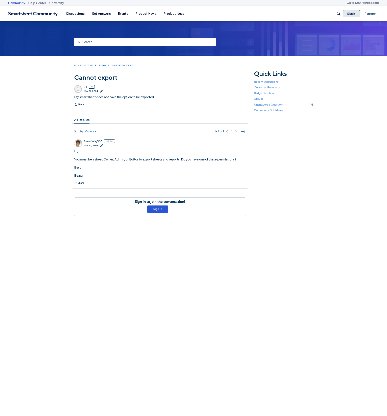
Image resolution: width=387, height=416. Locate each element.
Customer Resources (267, 87)
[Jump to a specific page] (242, 131)
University (56, 3)
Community (16, 3)
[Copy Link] (101, 91)
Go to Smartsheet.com (362, 3)
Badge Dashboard (265, 93)
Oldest (89, 132)
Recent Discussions (266, 82)
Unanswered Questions (283, 105)
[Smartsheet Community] (33, 14)
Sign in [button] (157, 209)
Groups (258, 99)
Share (79, 105)
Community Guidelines (268, 110)
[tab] (82, 119)
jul (85, 87)
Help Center (37, 3)
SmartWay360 (93, 141)
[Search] (338, 13)
